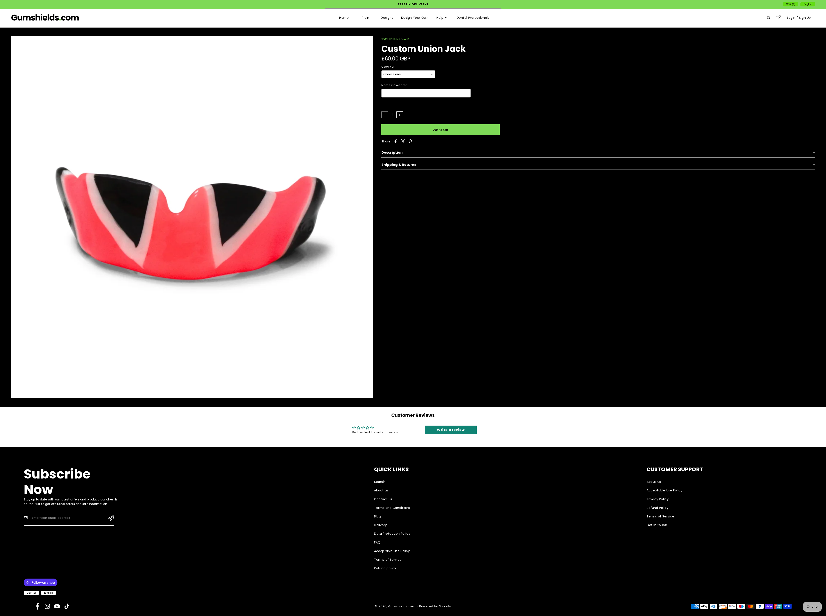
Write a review (451, 429)
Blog (377, 516)
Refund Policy (658, 508)
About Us (654, 482)
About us (381, 490)
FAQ (377, 542)
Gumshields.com (401, 606)
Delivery (380, 525)
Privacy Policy (658, 499)
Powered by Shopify (435, 606)
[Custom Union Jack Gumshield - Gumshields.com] (192, 217)
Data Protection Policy (392, 533)
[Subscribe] (111, 518)
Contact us (383, 499)
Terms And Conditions (392, 508)
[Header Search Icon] (768, 17)
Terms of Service (388, 559)
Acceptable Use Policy (392, 551)
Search (379, 482)
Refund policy (385, 568)
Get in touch (657, 525)
